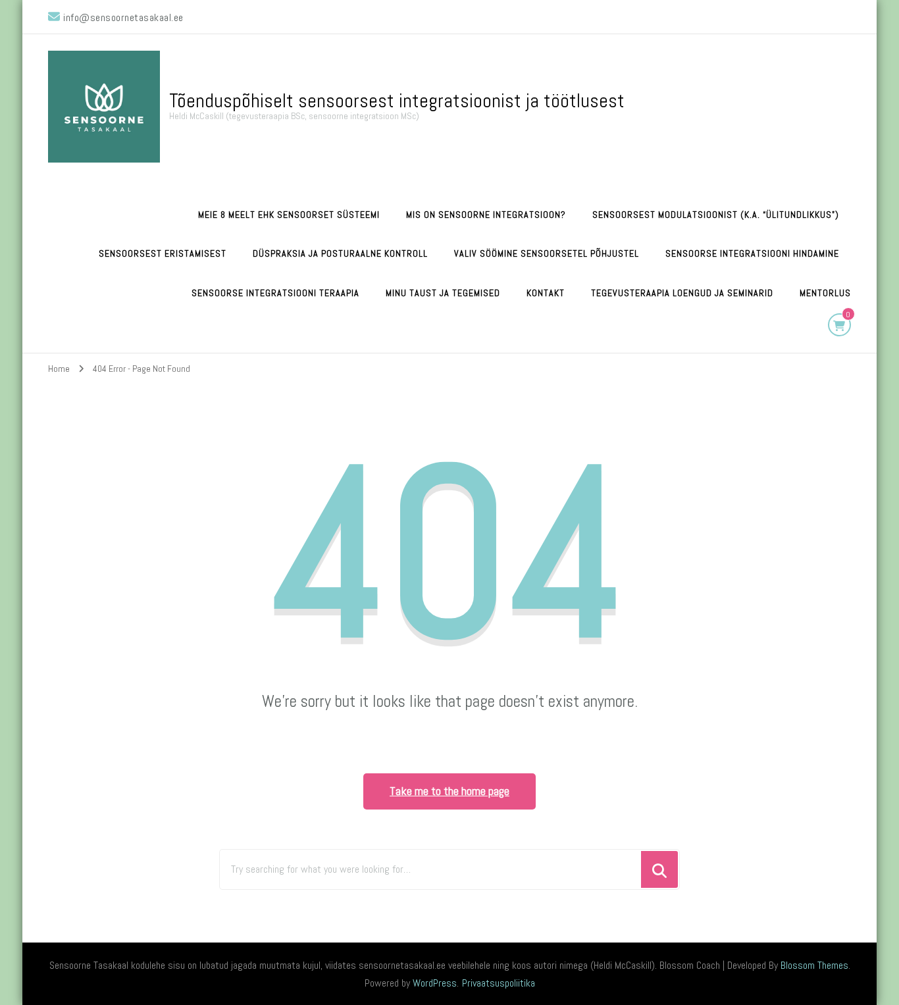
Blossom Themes (814, 965)
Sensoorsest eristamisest (162, 253)
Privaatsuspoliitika (498, 983)
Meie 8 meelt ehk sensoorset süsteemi (289, 214)
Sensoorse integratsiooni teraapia (275, 293)
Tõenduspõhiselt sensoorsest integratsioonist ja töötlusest (397, 100)
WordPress (435, 983)
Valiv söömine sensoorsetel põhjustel (546, 253)
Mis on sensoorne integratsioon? (486, 214)
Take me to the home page (449, 790)
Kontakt (546, 293)
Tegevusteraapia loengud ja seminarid (682, 293)
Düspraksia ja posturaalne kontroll (340, 253)
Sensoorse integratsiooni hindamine (752, 253)
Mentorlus (825, 293)
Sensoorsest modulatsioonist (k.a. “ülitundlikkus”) (715, 214)
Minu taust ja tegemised (443, 293)
